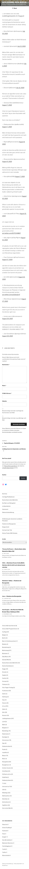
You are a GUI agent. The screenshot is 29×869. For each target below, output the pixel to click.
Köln (3, 712)
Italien (4, 709)
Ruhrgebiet (5, 761)
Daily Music (5, 656)
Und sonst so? (6, 786)
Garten (4, 693)
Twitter (4, 852)
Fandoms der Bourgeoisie (9, 524)
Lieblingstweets (9, 348)
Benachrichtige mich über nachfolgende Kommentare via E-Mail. (12, 411)
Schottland (5, 771)
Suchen (4, 474)
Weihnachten (5, 796)
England (4, 675)
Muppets (4, 727)
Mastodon (5, 843)
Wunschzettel (6, 855)
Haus (3, 700)
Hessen (4, 703)
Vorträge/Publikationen (8, 497)
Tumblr (4, 849)
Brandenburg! (5, 647)
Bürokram (4, 653)
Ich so (3, 706)
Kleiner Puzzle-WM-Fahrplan (9, 533)
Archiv (4, 539)
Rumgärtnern (5, 765)
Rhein (3, 758)
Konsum (4, 715)
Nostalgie (4, 737)
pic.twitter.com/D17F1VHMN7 (11, 233)
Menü (15, 8)
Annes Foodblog (6, 827)
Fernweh (4, 681)
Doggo (4, 669)
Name (4, 385)
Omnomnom (5, 740)
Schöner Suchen (6, 768)
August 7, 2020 (7, 105)
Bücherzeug (5, 650)
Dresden (4, 672)
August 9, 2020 (7, 161)
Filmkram (4, 684)
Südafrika (4, 777)
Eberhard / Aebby (7, 580)
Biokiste (4, 644)
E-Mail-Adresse (7, 393)
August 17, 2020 (7, 259)
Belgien (4, 635)
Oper (3, 743)
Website (4, 401)
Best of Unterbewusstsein (9, 641)
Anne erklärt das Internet (8, 625)
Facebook (4, 830)
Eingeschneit (5, 527)
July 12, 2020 (20, 87)
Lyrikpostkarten (6, 506)
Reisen (4, 755)
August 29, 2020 (7, 318)
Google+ (4, 837)
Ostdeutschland (6, 746)
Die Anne (4, 493)
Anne (17, 13)
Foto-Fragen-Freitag (7, 687)
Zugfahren (5, 805)
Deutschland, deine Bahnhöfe (10, 500)
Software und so (6, 774)
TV (3, 783)
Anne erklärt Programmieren (9, 628)
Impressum (5, 509)
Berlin (3, 638)
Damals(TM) (5, 659)
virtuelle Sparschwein (8, 468)
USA (3, 789)
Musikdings (5, 731)
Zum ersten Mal (6, 808)
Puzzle (4, 749)
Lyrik (3, 721)
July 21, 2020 (21, 46)
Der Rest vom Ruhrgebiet (8, 503)
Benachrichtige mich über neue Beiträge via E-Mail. (14, 419)
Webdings (5, 792)
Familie (4, 678)
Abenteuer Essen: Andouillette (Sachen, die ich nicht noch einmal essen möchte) (13, 565)
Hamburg (4, 696)
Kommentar (6, 364)
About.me (4, 824)
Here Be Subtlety (6, 840)
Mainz (3, 724)
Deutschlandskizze (7, 666)
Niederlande (5, 734)
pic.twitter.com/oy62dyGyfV (11, 294)
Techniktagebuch (6, 846)
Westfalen (5, 799)
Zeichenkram (5, 802)
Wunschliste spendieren (10, 466)
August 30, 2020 (7, 336)
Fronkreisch (5, 690)
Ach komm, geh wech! (14, 2)
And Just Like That (7, 530)
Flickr (3, 833)
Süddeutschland (6, 780)
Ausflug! (4, 632)
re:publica (4, 752)
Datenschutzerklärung (8, 512)
